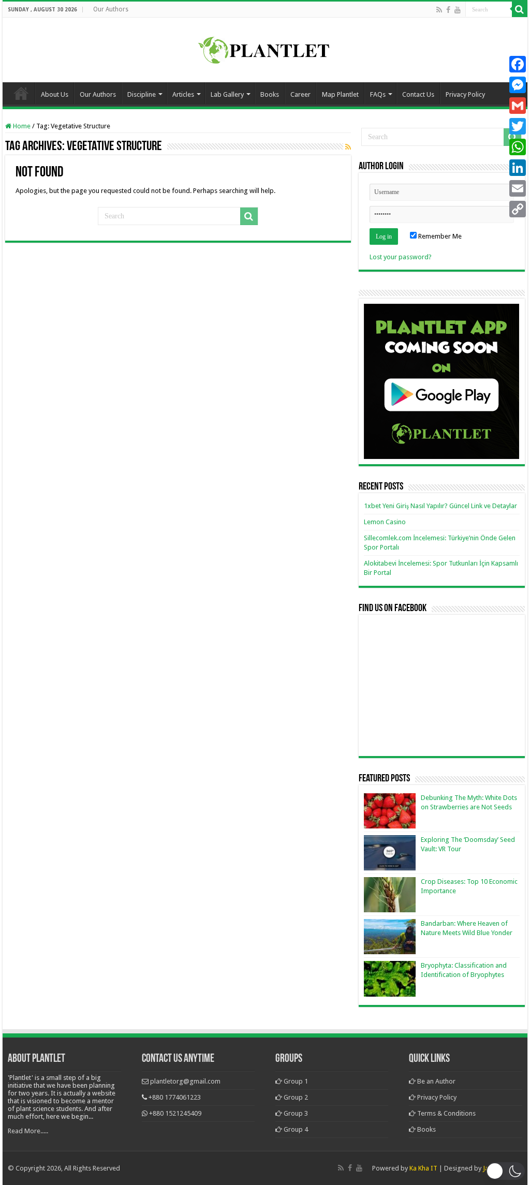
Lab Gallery (227, 94)
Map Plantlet (340, 94)
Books (269, 94)
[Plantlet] (265, 48)
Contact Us (418, 94)
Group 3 (295, 1113)
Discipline (141, 94)
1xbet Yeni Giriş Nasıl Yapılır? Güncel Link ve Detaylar (440, 506)
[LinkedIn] (517, 167)
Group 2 (295, 1097)
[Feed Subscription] (348, 147)
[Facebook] (448, 10)
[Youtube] (457, 10)
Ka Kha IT (423, 1168)
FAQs (378, 94)
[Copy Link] (517, 209)
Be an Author (435, 1081)
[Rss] (439, 10)
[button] (505, 1171)
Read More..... (28, 1131)
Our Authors (110, 9)
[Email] (517, 188)
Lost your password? (401, 257)
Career (300, 94)
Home (21, 93)
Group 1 (295, 1081)
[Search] (519, 9)
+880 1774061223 (175, 1097)
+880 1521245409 (175, 1113)
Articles (183, 94)
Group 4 (295, 1129)
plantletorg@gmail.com (185, 1081)
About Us (54, 94)
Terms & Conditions (446, 1113)
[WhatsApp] (517, 147)
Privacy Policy (465, 94)
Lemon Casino (385, 522)
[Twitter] (517, 126)
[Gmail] (517, 105)
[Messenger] (517, 85)
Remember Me (439, 236)
